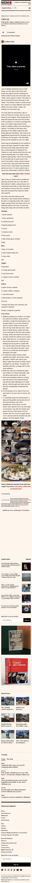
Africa (3, 811)
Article (3, 771)
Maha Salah (10, 41)
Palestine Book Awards (7, 843)
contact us (16, 506)
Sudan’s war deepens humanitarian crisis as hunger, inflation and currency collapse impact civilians (22, 709)
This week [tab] (9, 759)
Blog (2, 823)
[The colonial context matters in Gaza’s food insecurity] (7, 701)
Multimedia (4, 830)
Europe (3, 817)
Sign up (27, 620)
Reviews (3, 828)
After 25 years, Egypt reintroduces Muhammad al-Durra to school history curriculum (10, 586)
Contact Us (4, 845)
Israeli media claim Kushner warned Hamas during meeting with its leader (10, 565)
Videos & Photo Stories (18, 16)
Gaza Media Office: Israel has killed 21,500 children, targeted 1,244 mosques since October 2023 (11, 596)
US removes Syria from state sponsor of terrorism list (10, 606)
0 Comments (11, 32)
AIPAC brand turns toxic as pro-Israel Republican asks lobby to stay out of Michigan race (14, 782)
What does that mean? (20, 505)
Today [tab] (3, 759)
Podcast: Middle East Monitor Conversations (14, 832)
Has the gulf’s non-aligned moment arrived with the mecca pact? (13, 790)
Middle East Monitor (25, 499)
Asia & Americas (6, 813)
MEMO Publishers (6, 849)
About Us (3, 840)
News (2, 763)
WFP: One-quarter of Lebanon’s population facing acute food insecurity (22, 742)
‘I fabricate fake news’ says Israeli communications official (12, 766)
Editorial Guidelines (7, 838)
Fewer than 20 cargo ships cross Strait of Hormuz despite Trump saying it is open (10, 575)
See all (28, 559)
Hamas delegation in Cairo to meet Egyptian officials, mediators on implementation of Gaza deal (7, 742)
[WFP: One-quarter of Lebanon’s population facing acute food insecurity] (22, 734)
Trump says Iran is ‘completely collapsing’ (15, 797)
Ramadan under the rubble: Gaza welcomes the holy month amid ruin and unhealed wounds (22, 725)
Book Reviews (5, 820)
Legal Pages (5, 877)
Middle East (5, 16)
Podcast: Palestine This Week (9, 835)
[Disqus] (16, 533)
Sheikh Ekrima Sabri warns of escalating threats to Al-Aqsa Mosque (7, 725)
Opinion (3, 826)
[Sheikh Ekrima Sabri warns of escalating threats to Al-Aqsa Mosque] (7, 717)
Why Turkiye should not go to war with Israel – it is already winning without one (15, 773)
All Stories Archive (6, 852)
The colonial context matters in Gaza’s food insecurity (7, 709)
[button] (11, 426)
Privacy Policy (5, 847)
